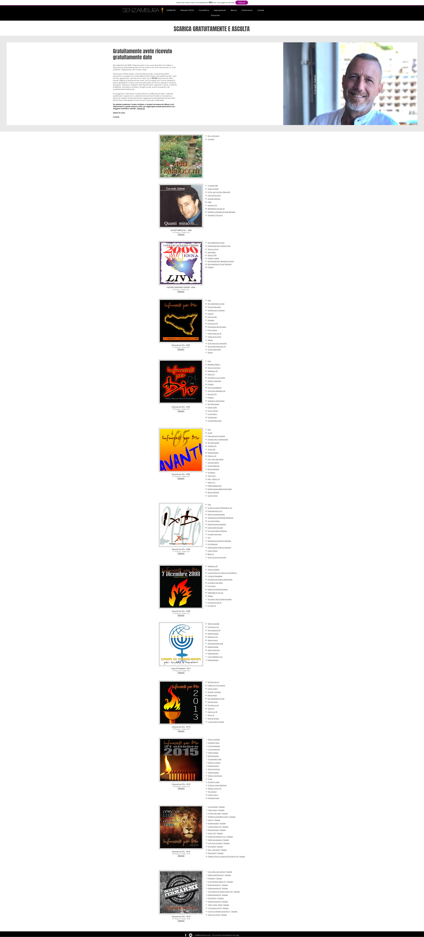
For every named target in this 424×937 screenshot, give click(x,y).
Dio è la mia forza (214, 368)
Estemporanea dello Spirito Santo (220, 489)
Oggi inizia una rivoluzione (217, 343)
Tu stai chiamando (214, 307)
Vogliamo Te (212, 446)
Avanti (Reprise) (213, 466)
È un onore (211, 586)
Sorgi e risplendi (213, 570)
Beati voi (211, 554)
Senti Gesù (212, 252)
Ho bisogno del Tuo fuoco (217, 327)
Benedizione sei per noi (216, 209)
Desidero (211, 320)
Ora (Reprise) (213, 544)
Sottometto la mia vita (215, 593)
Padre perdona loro (215, 486)
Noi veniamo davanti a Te (217, 346)
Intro (209, 300)
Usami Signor (213, 496)
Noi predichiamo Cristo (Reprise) (220, 264)
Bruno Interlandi (213, 469)
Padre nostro (212, 810)
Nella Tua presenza (215, 840)
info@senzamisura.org (202, 935)
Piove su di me (213, 249)
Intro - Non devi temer (215, 459)
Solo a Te (211, 715)
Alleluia (210, 340)
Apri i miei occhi (213, 136)
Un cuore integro (214, 521)
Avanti (210, 433)
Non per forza (213, 702)
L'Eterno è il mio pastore (216, 685)
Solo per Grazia (213, 718)
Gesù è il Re (212, 255)
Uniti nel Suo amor (214, 195)
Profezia (211, 267)
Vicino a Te (212, 833)
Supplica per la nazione (216, 310)
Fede (209, 202)
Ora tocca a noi (213, 627)
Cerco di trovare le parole (217, 557)
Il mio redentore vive (215, 657)
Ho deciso (211, 472)
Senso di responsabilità (216, 514)
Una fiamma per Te (214, 603)
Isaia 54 (210, 314)
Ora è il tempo (213, 411)
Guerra (210, 352)
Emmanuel (212, 846)
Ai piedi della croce (214, 421)
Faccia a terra (213, 689)
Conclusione (212, 417)
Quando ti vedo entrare (216, 401)
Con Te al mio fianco (215, 843)
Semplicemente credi (215, 643)
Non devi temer (213, 463)
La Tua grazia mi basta (216, 722)
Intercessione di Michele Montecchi (220, 518)
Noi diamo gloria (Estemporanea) (220, 599)
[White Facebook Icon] (185, 935)
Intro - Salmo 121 (214, 479)
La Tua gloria (212, 414)
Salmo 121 (211, 482)
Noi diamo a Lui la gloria (216, 378)
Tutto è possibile (213, 624)
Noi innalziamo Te (214, 630)
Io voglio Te (212, 606)
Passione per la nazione (216, 436)
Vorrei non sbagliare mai (216, 391)
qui (238, 935)
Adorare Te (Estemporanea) (218, 589)
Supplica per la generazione (218, 439)
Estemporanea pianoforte (217, 524)
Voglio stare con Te (214, 333)
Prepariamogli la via (215, 511)
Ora (209, 538)
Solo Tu (210, 820)
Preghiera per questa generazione (220, 579)
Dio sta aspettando (214, 388)
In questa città (213, 185)
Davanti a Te (212, 394)
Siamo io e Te (212, 712)
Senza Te (211, 709)
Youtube (222, 807)
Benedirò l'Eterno (214, 364)
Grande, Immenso (214, 692)
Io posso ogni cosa (214, 534)
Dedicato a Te (213, 371)
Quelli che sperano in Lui (217, 837)
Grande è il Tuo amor (215, 215)
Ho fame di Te (213, 324)
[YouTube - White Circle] (190, 935)
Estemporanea (213, 453)
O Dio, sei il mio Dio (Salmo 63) (219, 192)
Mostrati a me (213, 637)
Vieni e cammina (214, 650)
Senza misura (213, 640)
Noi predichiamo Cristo (216, 243)
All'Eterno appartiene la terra (218, 817)
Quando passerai (214, 199)
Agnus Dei (211, 449)
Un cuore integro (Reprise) (217, 531)
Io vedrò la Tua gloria (215, 583)
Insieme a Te (212, 205)
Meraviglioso (212, 695)
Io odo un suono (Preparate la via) (220, 508)
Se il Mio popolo (213, 404)
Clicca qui (141, 109)
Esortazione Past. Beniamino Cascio (221, 261)
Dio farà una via (213, 682)
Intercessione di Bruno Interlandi (219, 541)
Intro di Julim (212, 317)
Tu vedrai (211, 139)
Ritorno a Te (212, 456)
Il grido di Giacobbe (215, 576)
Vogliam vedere (213, 258)
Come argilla (212, 407)
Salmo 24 (211, 374)
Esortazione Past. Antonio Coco (219, 246)
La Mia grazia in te (214, 827)
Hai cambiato (213, 807)
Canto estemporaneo (215, 528)
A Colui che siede (214, 813)
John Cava (212, 476)
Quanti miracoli (213, 189)
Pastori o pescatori (214, 381)
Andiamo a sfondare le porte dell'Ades (221, 212)
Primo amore (212, 330)
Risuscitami (212, 853)
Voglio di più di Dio (214, 337)
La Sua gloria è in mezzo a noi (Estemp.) (222, 573)
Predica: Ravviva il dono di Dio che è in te (223, 856)
